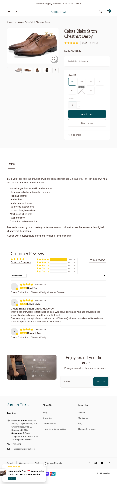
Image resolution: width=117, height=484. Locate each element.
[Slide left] (10, 70)
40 (81, 80)
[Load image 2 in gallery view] (28, 70)
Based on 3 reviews (21, 262)
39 (72, 80)
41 (91, 80)
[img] (27, 284)
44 (81, 89)
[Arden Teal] (18, 405)
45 (91, 89)
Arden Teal (106, 473)
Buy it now (87, 123)
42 (100, 80)
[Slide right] (55, 70)
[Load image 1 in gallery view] (18, 70)
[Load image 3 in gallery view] (37, 70)
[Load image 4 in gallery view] (47, 70)
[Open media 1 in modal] (32, 45)
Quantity (71, 99)
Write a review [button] (97, 260)
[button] (9, 11)
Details (11, 163)
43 (72, 89)
